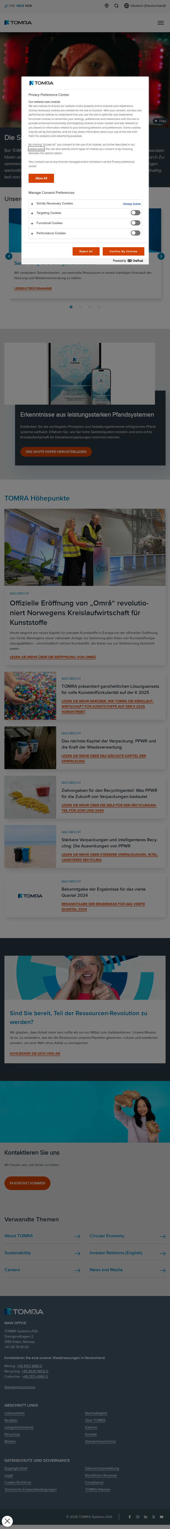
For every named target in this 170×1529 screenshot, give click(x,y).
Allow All (41, 178)
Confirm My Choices (123, 251)
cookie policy (36, 149)
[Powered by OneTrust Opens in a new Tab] (130, 261)
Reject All (86, 251)
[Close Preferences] (7, 1521)
